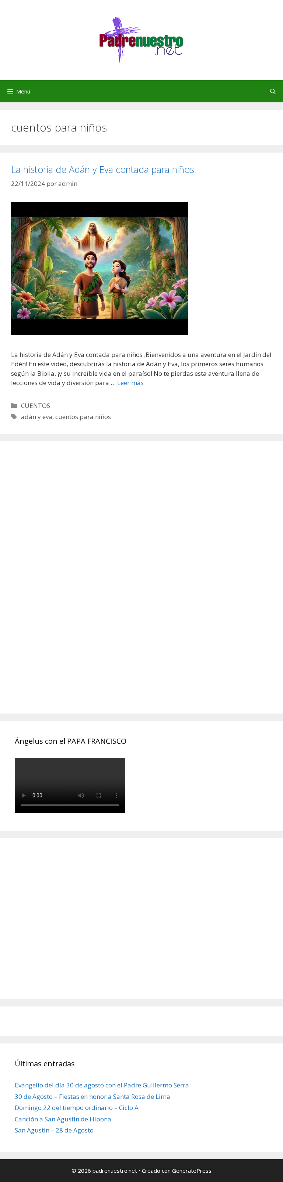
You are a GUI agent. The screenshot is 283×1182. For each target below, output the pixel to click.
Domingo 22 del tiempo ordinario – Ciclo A (77, 1107)
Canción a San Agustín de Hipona (63, 1119)
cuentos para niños (83, 416)
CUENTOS (35, 405)
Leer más (130, 382)
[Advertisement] (70, 585)
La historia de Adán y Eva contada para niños (102, 169)
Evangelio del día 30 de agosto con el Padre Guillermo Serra (102, 1085)
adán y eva (36, 416)
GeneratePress (192, 1170)
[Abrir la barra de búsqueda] (273, 91)
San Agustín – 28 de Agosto (54, 1130)
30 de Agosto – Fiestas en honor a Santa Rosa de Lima (92, 1096)
